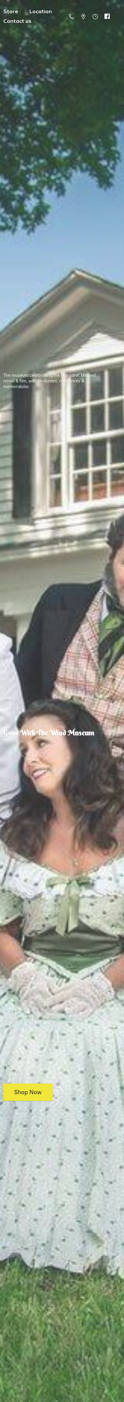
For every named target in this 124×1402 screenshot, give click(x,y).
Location (40, 11)
